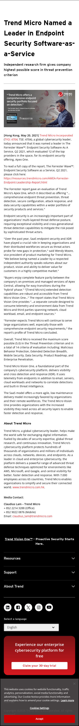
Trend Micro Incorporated (56, 135)
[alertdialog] (39, 702)
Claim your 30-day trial (34, 664)
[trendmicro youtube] (49, 607)
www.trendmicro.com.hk (28, 487)
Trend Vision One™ (18, 539)
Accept (40, 718)
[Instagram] (39, 607)
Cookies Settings (39, 708)
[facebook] (18, 607)
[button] (31, 627)
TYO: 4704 (11, 139)
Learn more (67, 700)
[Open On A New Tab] (39, 108)
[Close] (74, 683)
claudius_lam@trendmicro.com (32, 516)
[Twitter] (28, 607)
